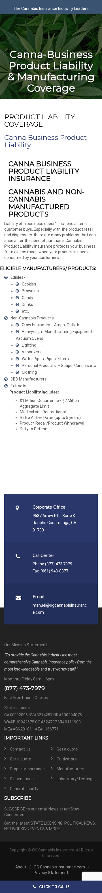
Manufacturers (70, 769)
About (20, 867)
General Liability (24, 788)
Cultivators (67, 759)
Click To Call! (54, 887)
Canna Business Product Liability (45, 141)
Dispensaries (22, 779)
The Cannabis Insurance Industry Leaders (51, 8)
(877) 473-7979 (24, 688)
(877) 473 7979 (58, 564)
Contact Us (20, 749)
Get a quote (67, 749)
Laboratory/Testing (74, 779)
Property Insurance (27, 769)
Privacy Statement (51, 872)
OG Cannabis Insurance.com (59, 867)
